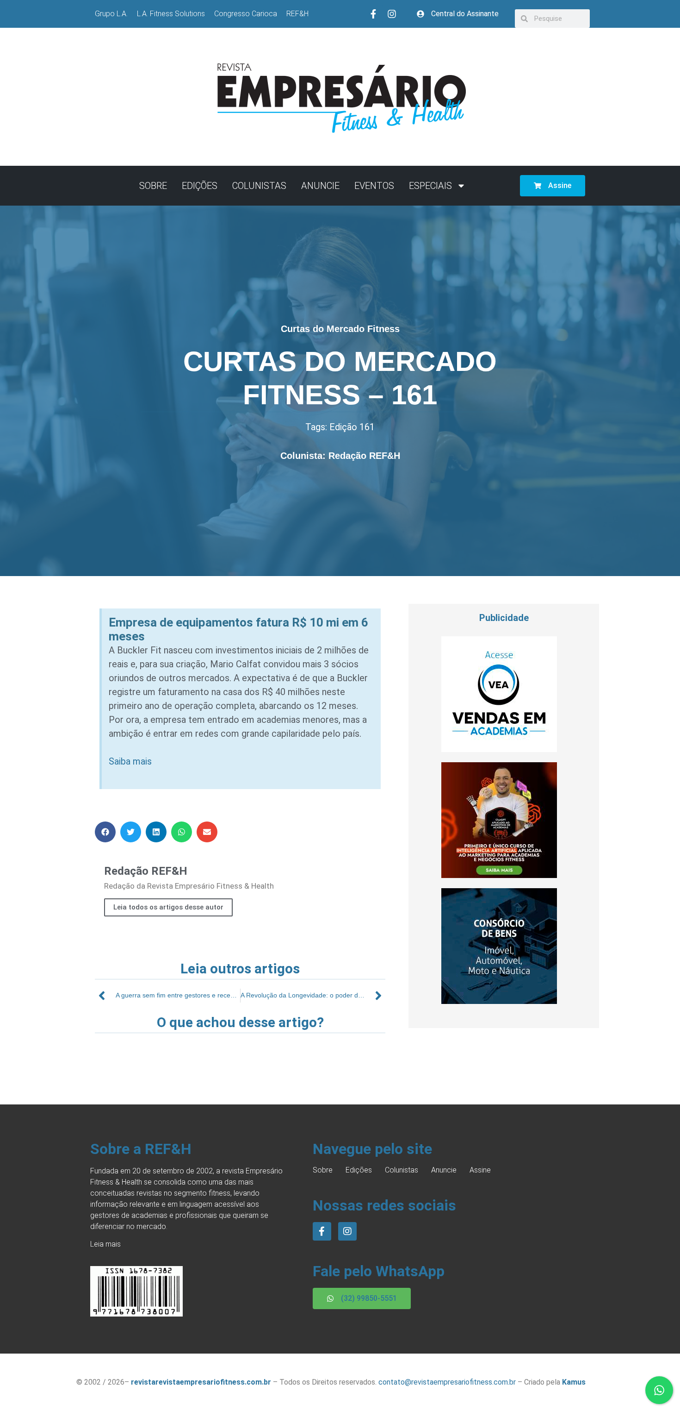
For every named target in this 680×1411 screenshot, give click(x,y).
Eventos (374, 185)
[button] (105, 832)
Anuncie (320, 185)
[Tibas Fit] (499, 875)
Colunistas (259, 185)
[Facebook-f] (373, 14)
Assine (480, 1170)
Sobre (153, 185)
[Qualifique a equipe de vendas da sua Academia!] (499, 749)
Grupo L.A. (111, 13)
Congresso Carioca (245, 13)
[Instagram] (392, 14)
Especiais (430, 185)
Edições (199, 185)
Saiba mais (130, 761)
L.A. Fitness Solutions (171, 13)
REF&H (297, 13)
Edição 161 (352, 427)
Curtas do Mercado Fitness (340, 329)
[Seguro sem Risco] (499, 1001)
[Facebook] (322, 1231)
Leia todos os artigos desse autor (168, 907)
